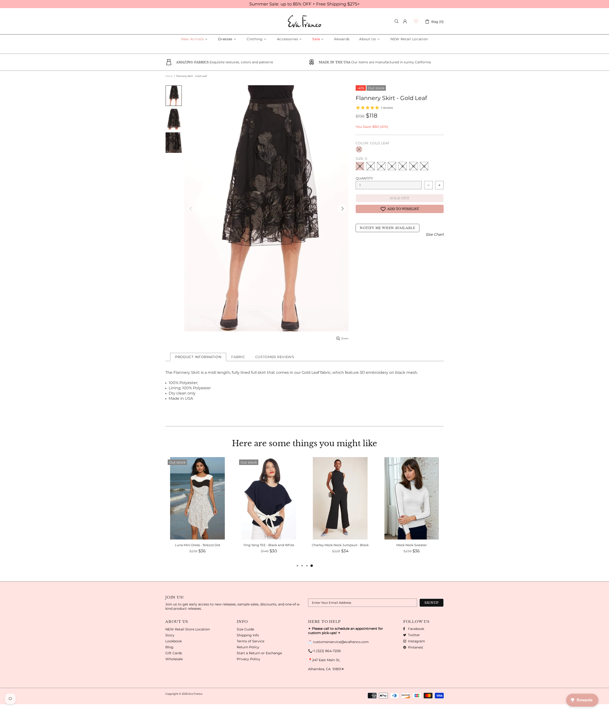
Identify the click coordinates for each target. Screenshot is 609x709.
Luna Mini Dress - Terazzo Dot (197, 545)
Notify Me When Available (387, 228)
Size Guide (245, 629)
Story (169, 635)
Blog (169, 647)
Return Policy (248, 647)
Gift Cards (173, 653)
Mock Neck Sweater (411, 545)
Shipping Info (248, 635)
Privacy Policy (248, 659)
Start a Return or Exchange (259, 653)
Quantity (364, 178)
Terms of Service (250, 641)
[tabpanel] (411, 510)
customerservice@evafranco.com (341, 642)
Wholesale (174, 659)
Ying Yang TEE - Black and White (268, 545)
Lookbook (173, 641)
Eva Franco (304, 21)
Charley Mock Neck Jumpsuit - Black (340, 545)
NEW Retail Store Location (187, 629)
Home (169, 76)
